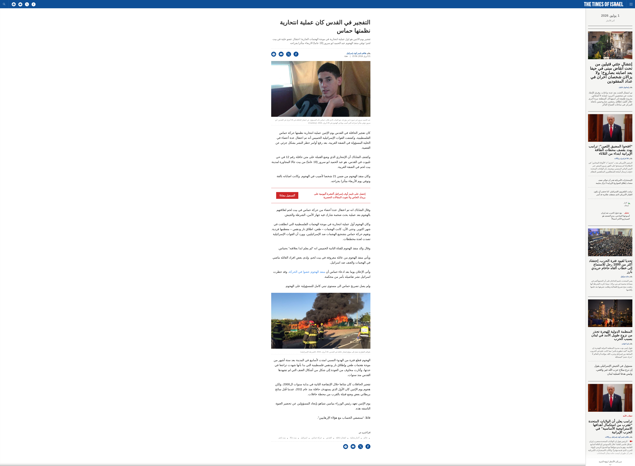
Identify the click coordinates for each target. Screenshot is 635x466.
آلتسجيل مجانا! (287, 195)
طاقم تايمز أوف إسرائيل (356, 53)
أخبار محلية (354, 438)
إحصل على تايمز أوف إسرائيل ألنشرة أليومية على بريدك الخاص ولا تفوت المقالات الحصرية (339, 195)
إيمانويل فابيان (624, 87)
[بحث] (4, 4)
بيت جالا (293, 438)
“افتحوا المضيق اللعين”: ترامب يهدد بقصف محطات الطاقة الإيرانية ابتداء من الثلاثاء (610, 149)
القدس (329, 438)
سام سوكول (625, 276)
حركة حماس (317, 438)
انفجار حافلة (341, 438)
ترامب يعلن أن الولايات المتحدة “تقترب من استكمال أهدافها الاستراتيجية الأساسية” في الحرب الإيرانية (610, 426)
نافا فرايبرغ (625, 158)
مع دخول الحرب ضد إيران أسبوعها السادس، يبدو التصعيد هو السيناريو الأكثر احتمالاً (615, 216)
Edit (346, 56)
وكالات (616, 158)
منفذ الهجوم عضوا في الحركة (307, 271)
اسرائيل (304, 438)
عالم (365, 438)
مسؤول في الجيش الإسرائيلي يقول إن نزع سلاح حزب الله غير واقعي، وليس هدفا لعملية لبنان (613, 369)
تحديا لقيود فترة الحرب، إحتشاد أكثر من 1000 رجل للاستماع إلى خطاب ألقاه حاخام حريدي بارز (610, 266)
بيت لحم (282, 438)
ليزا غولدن (625, 344)
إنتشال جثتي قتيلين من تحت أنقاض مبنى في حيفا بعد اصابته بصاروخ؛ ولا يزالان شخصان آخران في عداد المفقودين (611, 72)
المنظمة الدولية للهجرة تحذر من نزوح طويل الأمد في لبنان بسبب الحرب (611, 335)
